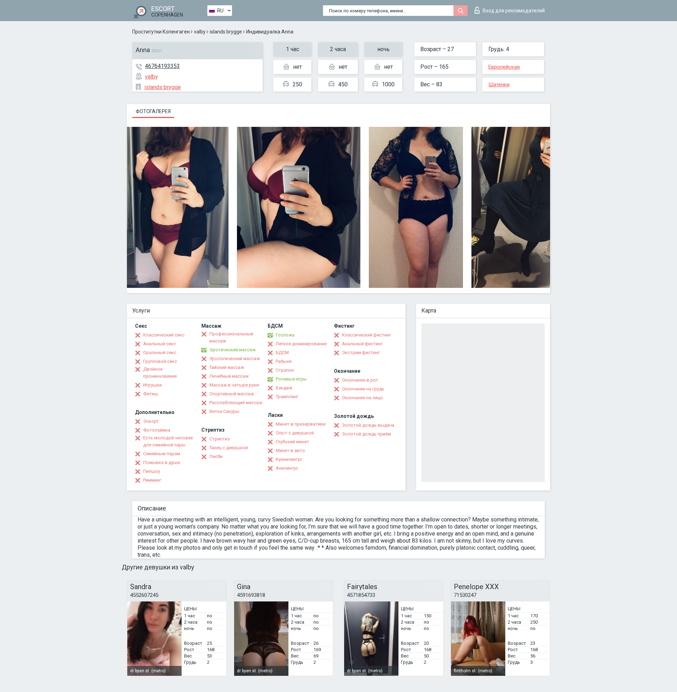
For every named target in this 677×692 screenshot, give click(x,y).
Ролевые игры (291, 379)
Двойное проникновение (160, 372)
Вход (514, 10)
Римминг (152, 480)
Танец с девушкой (228, 447)
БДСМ (282, 352)
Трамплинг (287, 396)
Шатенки (499, 84)
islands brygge (226, 32)
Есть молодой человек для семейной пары (168, 441)
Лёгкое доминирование (301, 343)
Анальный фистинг (362, 343)
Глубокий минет (292, 441)
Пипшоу (151, 471)
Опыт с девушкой (295, 432)
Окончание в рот (360, 380)
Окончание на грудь (363, 388)
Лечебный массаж (229, 376)
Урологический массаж (234, 358)
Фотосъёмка (156, 430)
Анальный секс (159, 343)
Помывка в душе (161, 462)
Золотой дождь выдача (368, 425)
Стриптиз (219, 438)
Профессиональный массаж (231, 337)
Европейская (504, 67)
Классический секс (163, 335)
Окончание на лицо (362, 397)
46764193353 (162, 66)
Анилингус (287, 468)
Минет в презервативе (300, 424)
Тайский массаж (226, 367)
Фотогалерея (153, 111)
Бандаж (284, 387)
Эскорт (151, 421)
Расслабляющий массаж (235, 402)
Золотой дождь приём (366, 434)
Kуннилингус (289, 459)
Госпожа (285, 335)
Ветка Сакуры (224, 411)
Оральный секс (159, 352)
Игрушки (152, 385)
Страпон (285, 370)
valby (200, 32)
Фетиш (150, 393)
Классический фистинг (366, 335)
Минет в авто (290, 450)
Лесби (215, 456)
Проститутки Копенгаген (161, 32)
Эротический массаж (232, 349)
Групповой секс (160, 361)
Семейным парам (161, 453)
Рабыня (284, 361)
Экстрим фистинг (361, 352)
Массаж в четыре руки (234, 385)
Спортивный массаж (231, 393)
